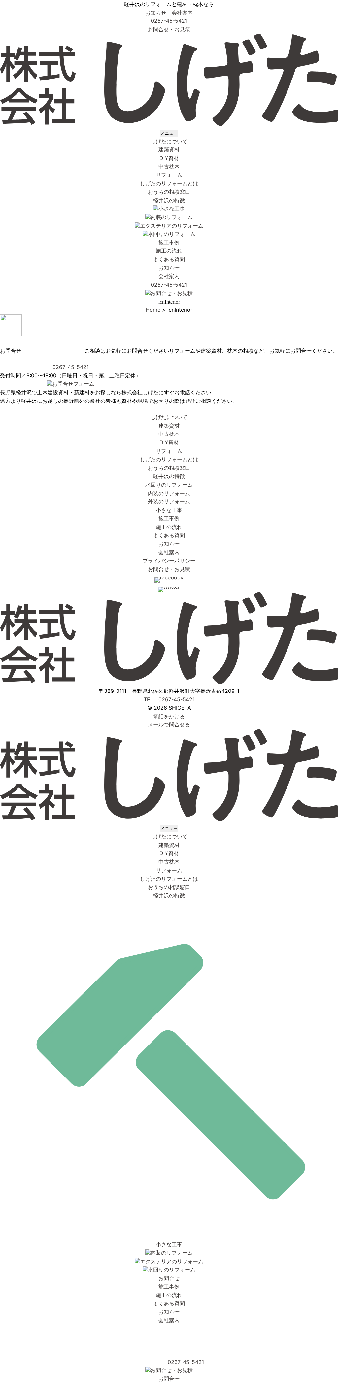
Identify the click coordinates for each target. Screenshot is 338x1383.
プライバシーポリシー (169, 560)
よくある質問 (169, 259)
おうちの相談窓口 (169, 191)
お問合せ (169, 1278)
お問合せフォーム (73, 383)
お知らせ (155, 12)
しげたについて (169, 141)
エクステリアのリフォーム (171, 225)
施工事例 (169, 242)
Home (153, 309)
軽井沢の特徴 (169, 200)
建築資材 (169, 149)
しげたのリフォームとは (169, 183)
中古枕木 (169, 166)
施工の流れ (169, 250)
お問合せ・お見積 (169, 29)
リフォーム (169, 175)
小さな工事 (171, 208)
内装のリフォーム (172, 217)
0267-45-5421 (169, 20)
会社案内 (182, 12)
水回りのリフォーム (171, 234)
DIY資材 (169, 158)
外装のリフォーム (169, 501)
